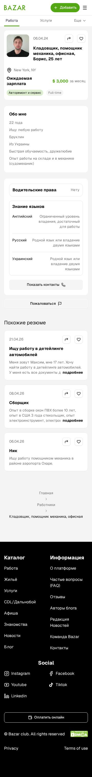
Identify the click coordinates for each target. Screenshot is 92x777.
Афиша (11, 613)
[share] (69, 38)
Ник (13, 450)
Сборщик (19, 402)
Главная (46, 493)
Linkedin (19, 696)
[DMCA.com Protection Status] (79, 734)
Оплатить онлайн (49, 717)
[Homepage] (15, 7)
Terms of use (76, 748)
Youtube (19, 684)
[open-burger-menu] (85, 7)
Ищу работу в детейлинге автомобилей (36, 351)
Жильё (10, 579)
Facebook (65, 673)
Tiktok (61, 684)
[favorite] (81, 38)
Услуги (46, 20)
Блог (9, 647)
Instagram (20, 673)
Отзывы (57, 596)
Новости (12, 635)
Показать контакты (43, 284)
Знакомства (15, 624)
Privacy (11, 748)
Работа (12, 20)
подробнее (73, 372)
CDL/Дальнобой (20, 602)
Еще (77, 20)
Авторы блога (63, 608)
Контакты (59, 648)
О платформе (63, 568)
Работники (46, 504)
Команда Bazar (64, 636)
